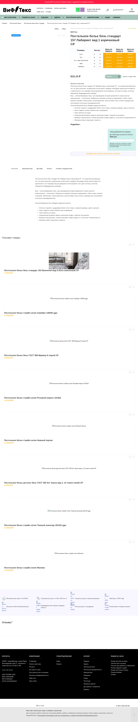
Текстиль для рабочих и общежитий (123, 665)
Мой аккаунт (119, 9)
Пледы (86, 678)
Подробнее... (76, 124)
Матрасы (86, 689)
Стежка (113, 674)
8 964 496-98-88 (93, 9)
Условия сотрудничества (64, 168)
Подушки (44, 17)
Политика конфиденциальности (38, 675)
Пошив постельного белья (119, 670)
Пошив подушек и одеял (119, 668)
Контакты (40, 8)
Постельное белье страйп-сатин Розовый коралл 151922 (32, 398)
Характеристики (27, 168)
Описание (14, 168)
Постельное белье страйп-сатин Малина (24, 568)
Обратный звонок (92, 11)
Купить (109, 76)
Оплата (49, 168)
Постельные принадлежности (93, 669)
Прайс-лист (40, 11)
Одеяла (57, 17)
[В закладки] (59, 36)
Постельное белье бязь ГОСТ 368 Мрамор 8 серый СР (31, 355)
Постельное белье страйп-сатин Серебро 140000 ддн (30, 313)
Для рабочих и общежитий (92, 686)
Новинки (116, 17)
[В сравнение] (64, 36)
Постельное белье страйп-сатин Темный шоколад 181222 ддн (35, 525)
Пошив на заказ (28, 17)
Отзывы (48, 11)
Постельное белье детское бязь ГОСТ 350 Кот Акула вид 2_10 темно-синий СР (43, 483)
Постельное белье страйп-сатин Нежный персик (28, 440)
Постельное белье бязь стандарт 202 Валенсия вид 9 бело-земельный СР (41, 270)
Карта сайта (33, 681)
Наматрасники (93, 17)
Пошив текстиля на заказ (119, 661)
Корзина (131, 11)
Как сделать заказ (34, 669)
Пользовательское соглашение (38, 672)
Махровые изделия (89, 684)
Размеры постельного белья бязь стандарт (103, 154)
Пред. (57, 29)
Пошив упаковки (116, 672)
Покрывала (87, 675)
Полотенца (87, 681)
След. (64, 29)
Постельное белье (73, 17)
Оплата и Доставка (60, 8)
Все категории (10, 17)
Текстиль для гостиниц (118, 663)
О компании (48, 8)
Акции (107, 17)
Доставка (40, 168)
